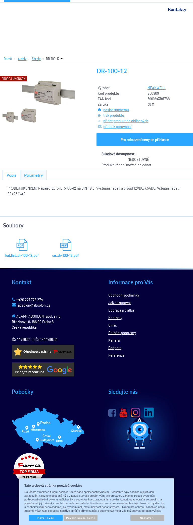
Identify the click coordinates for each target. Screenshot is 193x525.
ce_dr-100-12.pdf (65, 255)
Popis (11, 175)
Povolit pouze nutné (80, 517)
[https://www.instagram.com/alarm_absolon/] (135, 413)
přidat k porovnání (117, 126)
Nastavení (147, 517)
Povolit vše (45, 517)
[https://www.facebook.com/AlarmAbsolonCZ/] (112, 413)
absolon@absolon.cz (34, 305)
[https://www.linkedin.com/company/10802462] (149, 413)
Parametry (33, 175)
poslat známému (116, 109)
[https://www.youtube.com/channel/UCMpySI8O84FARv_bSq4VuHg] (123, 413)
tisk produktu (113, 115)
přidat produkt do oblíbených (125, 120)
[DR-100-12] (48, 92)
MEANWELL (157, 87)
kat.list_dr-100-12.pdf (22, 255)
